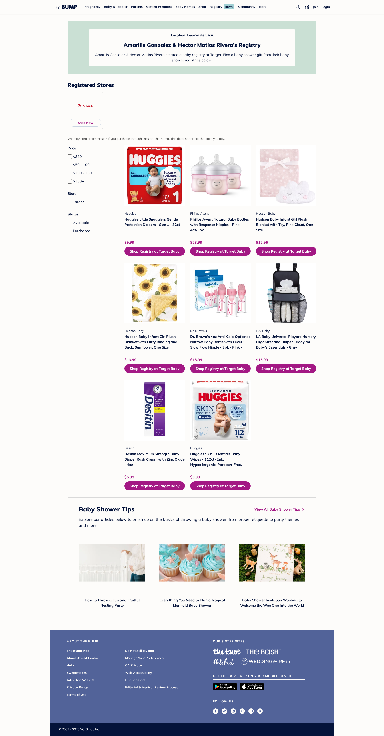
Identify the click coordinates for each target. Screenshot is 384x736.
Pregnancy (92, 7)
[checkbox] (70, 156)
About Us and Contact (83, 658)
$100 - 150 (82, 173)
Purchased (81, 231)
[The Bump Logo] (65, 7)
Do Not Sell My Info (139, 651)
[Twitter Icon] (260, 711)
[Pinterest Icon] (242, 711)
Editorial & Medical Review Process (151, 687)
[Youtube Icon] (251, 711)
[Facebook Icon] (215, 711)
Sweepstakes (77, 673)
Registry (216, 7)
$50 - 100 (81, 164)
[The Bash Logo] (263, 652)
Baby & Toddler (116, 7)
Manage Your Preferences (144, 658)
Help (70, 665)
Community (246, 7)
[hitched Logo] (223, 661)
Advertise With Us (80, 680)
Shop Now (85, 123)
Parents (137, 7)
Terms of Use (76, 695)
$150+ (78, 181)
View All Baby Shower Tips (277, 509)
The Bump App (78, 651)
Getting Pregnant (159, 7)
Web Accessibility (138, 673)
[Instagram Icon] (233, 711)
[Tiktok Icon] (224, 711)
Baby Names (185, 7)
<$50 (77, 156)
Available (81, 222)
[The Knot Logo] (227, 651)
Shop (202, 7)
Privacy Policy (77, 687)
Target (78, 202)
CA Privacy (133, 665)
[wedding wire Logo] (265, 661)
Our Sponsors (135, 680)
